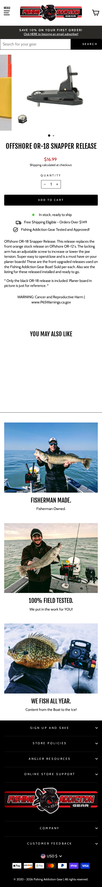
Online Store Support (49, 774)
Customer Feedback (49, 843)
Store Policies (50, 743)
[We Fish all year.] (51, 658)
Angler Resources (50, 758)
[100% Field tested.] (51, 558)
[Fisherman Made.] (51, 457)
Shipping (35, 165)
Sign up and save (50, 728)
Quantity (51, 175)
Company (50, 828)
